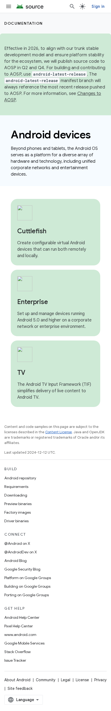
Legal (65, 680)
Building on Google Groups (27, 586)
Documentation (23, 23)
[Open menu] (8, 6)
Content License (58, 432)
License (82, 680)
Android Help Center (21, 617)
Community (46, 680)
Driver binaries (16, 521)
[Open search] (72, 6)
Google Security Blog (22, 569)
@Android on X (17, 543)
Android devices (51, 134)
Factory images (17, 512)
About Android (17, 680)
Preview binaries (18, 503)
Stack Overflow (17, 651)
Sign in (98, 6)
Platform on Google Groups (27, 577)
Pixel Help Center (18, 626)
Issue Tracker (15, 660)
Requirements (16, 486)
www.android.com (20, 634)
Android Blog (15, 560)
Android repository (20, 478)
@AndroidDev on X (20, 552)
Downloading (15, 495)
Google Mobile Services (24, 643)
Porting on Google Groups (26, 594)
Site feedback (20, 688)
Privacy (100, 680)
